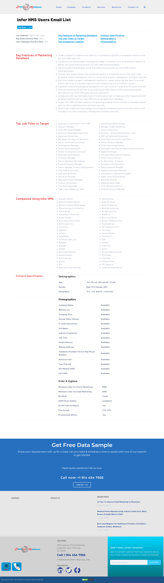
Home (59, 7)
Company (71, 7)
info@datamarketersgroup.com (73, 559)
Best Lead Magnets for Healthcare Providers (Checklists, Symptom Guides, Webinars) (121, 525)
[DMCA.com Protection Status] (88, 580)
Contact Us (133, 7)
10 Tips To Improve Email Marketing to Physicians (118, 502)
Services (101, 7)
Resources (116, 7)
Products (86, 7)
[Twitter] (69, 570)
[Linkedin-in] (60, 570)
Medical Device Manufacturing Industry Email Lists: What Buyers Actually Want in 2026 (122, 512)
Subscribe (154, 562)
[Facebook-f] (77, 570)
